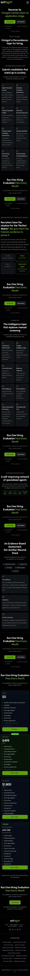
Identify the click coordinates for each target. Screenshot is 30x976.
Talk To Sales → (15, 773)
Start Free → (15, 729)
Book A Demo (21, 21)
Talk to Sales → (15, 817)
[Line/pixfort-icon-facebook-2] (15, 929)
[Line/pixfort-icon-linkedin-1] (10, 929)
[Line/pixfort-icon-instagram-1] (12, 929)
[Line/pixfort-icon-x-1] (17, 929)
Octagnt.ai (14, 970)
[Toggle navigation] (27, 2)
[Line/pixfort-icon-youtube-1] (20, 929)
